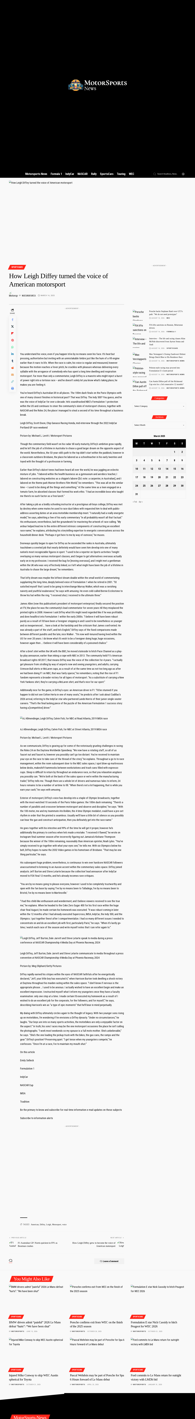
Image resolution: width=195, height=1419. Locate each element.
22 (174, 477)
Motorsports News (176, 361)
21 (167, 477)
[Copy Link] (12, 381)
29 (174, 485)
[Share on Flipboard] (12, 333)
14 (167, 468)
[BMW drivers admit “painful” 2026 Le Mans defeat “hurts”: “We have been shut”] (36, 1301)
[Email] (12, 374)
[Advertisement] (72, 329)
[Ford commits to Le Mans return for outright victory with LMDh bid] (158, 1354)
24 (136, 485)
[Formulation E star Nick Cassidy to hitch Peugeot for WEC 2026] (158, 1301)
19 (151, 477)
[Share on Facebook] (12, 319)
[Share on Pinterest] (12, 340)
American (35, 1224)
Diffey (42, 1224)
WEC (168, 318)
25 (144, 485)
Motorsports (29, 295)
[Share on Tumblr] (12, 360)
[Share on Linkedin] (12, 354)
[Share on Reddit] (12, 367)
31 (136, 494)
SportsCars (17, 267)
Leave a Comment (110, 1261)
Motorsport (56, 1224)
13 (159, 468)
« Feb (135, 502)
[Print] (12, 388)
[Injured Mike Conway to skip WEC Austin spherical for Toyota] (36, 1354)
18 (144, 477)
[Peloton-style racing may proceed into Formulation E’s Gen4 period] (140, 371)
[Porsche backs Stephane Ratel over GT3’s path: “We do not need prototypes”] (140, 315)
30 (182, 485)
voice (64, 1224)
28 (167, 485)
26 (151, 485)
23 (182, 477)
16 (182, 468)
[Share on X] (12, 326)
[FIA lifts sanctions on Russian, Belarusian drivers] (140, 328)
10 (136, 468)
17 (136, 477)
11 (144, 468)
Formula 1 (171, 332)
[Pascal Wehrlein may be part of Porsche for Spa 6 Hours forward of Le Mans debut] (97, 1354)
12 (151, 468)
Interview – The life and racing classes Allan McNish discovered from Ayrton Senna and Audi (167, 341)
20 (159, 477)
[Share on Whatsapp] (12, 347)
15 (174, 468)
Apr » (141, 502)
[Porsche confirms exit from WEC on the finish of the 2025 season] (97, 1301)
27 (159, 485)
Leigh (48, 1224)
